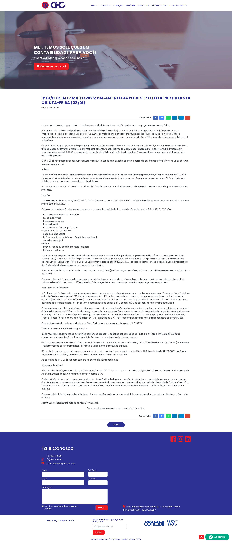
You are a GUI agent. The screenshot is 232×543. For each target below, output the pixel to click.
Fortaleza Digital (169, 133)
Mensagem (47, 487)
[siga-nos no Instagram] (181, 440)
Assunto (91, 479)
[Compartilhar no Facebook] (155, 118)
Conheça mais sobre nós (61, 520)
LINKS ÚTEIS (143, 5)
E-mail (44, 479)
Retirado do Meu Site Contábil (82, 402)
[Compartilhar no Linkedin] (174, 118)
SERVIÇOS (118, 5)
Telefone (92, 470)
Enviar (101, 507)
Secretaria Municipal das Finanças (136, 133)
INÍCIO (94, 5)
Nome (44, 470)
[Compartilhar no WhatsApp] (168, 118)
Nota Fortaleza (173, 299)
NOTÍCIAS (130, 5)
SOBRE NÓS (105, 5)
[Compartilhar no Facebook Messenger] (161, 118)
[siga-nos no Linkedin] (188, 440)
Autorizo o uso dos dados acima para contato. (61, 507)
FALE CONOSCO (179, 5)
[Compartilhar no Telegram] (181, 118)
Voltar (116, 424)
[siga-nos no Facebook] (173, 440)
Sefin (60, 370)
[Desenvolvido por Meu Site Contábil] (154, 522)
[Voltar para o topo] (201, 537)
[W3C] (172, 522)
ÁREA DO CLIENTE (160, 5)
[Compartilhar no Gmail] (187, 118)
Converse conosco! (58, 66)
